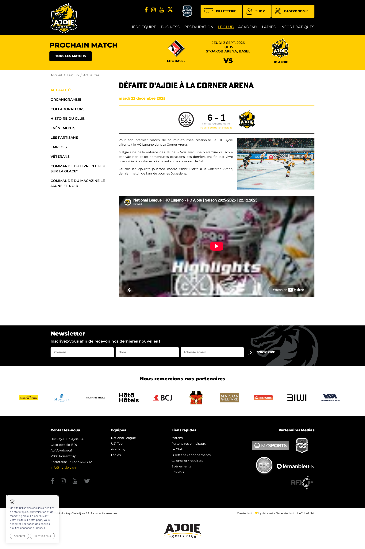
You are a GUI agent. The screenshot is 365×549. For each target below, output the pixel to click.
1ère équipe (144, 27)
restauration (198, 27)
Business (170, 27)
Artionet (267, 513)
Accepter (19, 535)
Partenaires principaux (188, 443)
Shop (260, 11)
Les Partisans (64, 138)
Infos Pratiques (297, 27)
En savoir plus (42, 535)
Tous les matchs (70, 56)
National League (123, 438)
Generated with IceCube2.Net (295, 513)
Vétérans (60, 157)
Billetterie (226, 11)
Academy (247, 27)
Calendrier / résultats (187, 461)
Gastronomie (296, 11)
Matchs (177, 438)
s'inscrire (266, 352)
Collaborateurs (67, 109)
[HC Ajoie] (64, 18)
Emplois (59, 147)
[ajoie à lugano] (275, 164)
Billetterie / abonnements (191, 455)
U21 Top (117, 443)
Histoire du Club (68, 119)
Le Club (226, 27)
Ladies (269, 27)
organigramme (66, 100)
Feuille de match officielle (216, 127)
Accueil (56, 75)
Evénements (63, 128)
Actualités (61, 90)
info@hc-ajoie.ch (63, 467)
